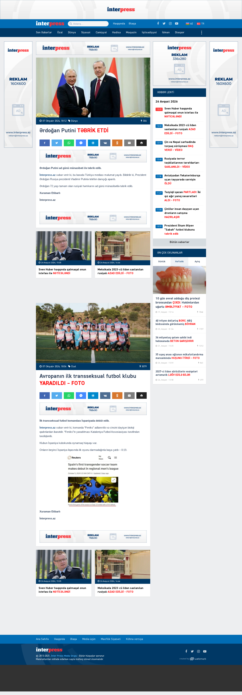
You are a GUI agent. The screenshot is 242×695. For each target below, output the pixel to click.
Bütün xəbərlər (179, 242)
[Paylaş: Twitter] (57, 143)
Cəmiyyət (101, 32)
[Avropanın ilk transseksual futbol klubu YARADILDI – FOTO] (93, 333)
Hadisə (116, 32)
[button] (141, 143)
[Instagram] (198, 651)
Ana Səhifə (42, 639)
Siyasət (85, 32)
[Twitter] (192, 651)
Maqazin (131, 32)
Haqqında (119, 23)
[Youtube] (205, 651)
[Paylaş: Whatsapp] (69, 143)
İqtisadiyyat (149, 32)
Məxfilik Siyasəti (111, 639)
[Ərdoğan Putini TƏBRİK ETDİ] (93, 88)
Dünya (72, 32)
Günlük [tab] (161, 261)
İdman (166, 32)
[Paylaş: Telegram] (93, 143)
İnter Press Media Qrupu (64, 656)
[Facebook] (186, 651)
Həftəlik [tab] (179, 261)
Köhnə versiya (134, 639)
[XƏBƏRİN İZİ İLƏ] (52, 23)
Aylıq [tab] (197, 261)
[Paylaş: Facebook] (45, 143)
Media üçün (88, 639)
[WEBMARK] (192, 658)
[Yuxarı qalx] (232, 685)
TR (202, 23)
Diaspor (179, 32)
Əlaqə (132, 23)
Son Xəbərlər (44, 32)
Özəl (60, 32)
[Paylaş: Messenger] (81, 143)
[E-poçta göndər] (129, 143)
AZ (191, 23)
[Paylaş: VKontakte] (105, 143)
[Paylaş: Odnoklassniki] (117, 143)
